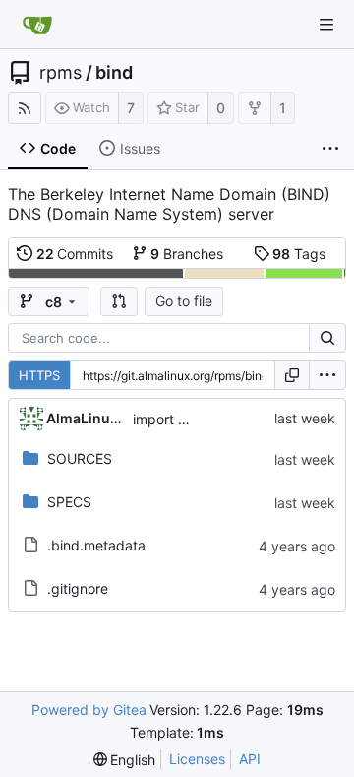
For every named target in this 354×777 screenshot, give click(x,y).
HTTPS (39, 375)
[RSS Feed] (24, 108)
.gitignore (77, 588)
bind (114, 73)
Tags (298, 253)
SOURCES (79, 458)
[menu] (327, 375)
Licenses (197, 758)
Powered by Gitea (89, 709)
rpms (60, 73)
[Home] (37, 24)
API (250, 758)
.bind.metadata (96, 545)
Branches (186, 253)
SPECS (69, 501)
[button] (119, 301)
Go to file (183, 300)
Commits (75, 253)
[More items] (330, 148)
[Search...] (327, 338)
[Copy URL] (292, 375)
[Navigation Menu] (326, 24)
